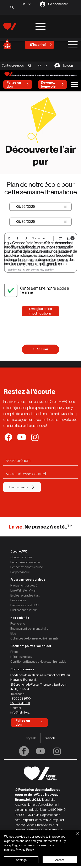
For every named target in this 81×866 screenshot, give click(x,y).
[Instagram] (57, 751)
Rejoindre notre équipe (25, 562)
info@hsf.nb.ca (19, 712)
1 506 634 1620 (20, 703)
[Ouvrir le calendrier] (65, 206)
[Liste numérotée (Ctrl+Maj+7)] (69, 238)
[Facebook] (24, 751)
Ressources (18, 600)
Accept (59, 860)
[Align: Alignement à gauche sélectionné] (61, 238)
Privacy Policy (25, 849)
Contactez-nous (21, 557)
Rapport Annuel (20, 572)
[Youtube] (40, 751)
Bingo (14, 651)
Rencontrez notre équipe (26, 567)
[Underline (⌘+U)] (26, 238)
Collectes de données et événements (34, 638)
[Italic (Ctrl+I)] (18, 238)
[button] (30, 65)
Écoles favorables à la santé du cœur (25, 595)
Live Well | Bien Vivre (22, 590)
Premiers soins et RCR (24, 605)
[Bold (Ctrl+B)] (9, 238)
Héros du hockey (21, 656)
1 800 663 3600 (20, 698)
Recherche (17, 623)
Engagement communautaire (29, 628)
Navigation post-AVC (24, 585)
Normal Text (39, 238)
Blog (13, 633)
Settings (21, 860)
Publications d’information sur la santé (25, 610)
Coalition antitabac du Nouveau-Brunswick (38, 661)
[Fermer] (75, 836)
